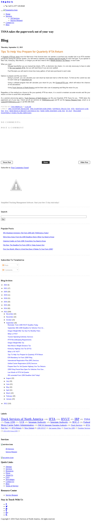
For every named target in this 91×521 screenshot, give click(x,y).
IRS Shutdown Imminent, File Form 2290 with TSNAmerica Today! (26, 233)
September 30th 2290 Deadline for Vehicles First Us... (26, 328)
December (10, 314)
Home (8, 14)
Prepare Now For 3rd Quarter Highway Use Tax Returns (27, 366)
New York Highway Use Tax (52, 111)
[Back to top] (7, 458)
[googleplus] (9, 2)
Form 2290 (10, 422)
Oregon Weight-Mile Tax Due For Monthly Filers (24, 331)
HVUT (65, 419)
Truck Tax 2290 (69, 428)
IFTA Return (16, 428)
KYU (6, 111)
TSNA (87, 419)
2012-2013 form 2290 (10, 431)
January (9, 399)
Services (9, 469)
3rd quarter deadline (18, 109)
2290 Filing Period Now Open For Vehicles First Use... (26, 369)
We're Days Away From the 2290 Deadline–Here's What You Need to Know (28, 237)
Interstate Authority (59, 422)
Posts (6, 265)
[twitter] (3, 2)
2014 (6, 308)
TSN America (16, 107)
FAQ (7, 477)
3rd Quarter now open (41, 109)
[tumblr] (7, 2)
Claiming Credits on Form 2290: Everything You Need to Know (24, 241)
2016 (6, 302)
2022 (6, 285)
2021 (6, 288)
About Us (9, 475)
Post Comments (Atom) (20, 168)
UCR (21, 422)
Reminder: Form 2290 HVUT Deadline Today (23, 325)
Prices (8, 473)
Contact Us (10, 23)
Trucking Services (84, 428)
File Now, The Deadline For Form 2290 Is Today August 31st (23, 245)
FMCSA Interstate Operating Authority (52, 425)
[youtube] (5, 2)
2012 (6, 403)
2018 (6, 298)
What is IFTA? (13, 334)
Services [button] (9, 16)
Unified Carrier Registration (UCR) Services (22, 363)
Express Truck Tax (61, 109)
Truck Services (76, 425)
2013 (6, 312)
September (10, 323)
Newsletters (10, 479)
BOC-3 (75, 422)
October (9, 320)
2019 (6, 295)
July (7, 381)
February (9, 396)
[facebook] (1, 2)
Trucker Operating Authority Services (20, 337)
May (8, 387)
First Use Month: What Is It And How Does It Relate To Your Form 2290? (28, 249)
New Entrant (29, 428)
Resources (9, 471)
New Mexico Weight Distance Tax (24, 111)
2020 (6, 292)
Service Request (16, 20)
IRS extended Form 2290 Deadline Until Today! (24, 375)
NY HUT (69, 111)
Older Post (84, 162)
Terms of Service (12, 486)
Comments (8, 270)
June (8, 384)
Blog (7, 25)
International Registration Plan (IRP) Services (23, 360)
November (10, 317)
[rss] (12, 2)
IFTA (73, 109)
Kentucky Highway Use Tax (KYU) (19, 349)
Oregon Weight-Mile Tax (16, 343)
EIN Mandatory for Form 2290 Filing (20, 357)
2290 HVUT (41, 428)
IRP (77, 419)
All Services (15, 18)
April (8, 390)
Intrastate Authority (37, 422)
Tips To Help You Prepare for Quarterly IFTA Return (25, 354)
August (8, 378)
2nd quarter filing (55, 428)
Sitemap (9, 467)
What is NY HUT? (14, 352)
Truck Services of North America (22, 419)
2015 (6, 305)
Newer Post (7, 162)
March (8, 393)
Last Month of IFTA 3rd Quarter (18, 372)
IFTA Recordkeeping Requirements (20, 340)
